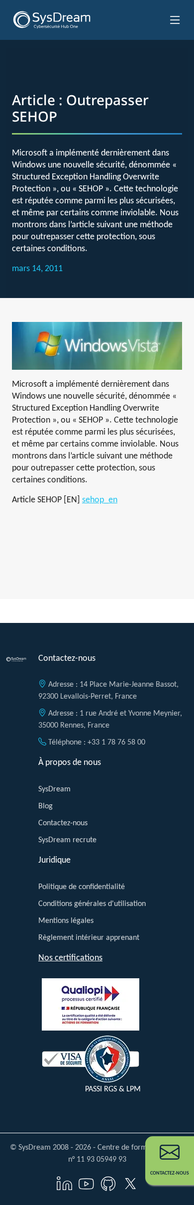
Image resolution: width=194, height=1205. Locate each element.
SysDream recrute (67, 839)
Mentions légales (66, 920)
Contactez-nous (63, 822)
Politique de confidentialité (81, 886)
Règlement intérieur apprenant (88, 937)
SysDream (54, 788)
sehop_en (99, 499)
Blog (45, 805)
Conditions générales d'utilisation (92, 903)
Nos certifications (70, 957)
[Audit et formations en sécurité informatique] (52, 20)
